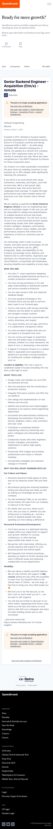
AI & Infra (6, 750)
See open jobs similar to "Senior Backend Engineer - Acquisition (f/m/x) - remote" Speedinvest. (27, 111)
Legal (4, 792)
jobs (4, 66)
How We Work (8, 725)
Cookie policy (32, 685)
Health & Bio (7, 771)
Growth (5, 767)
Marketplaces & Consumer (13, 775)
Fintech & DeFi (8, 763)
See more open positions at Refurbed (27, 661)
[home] (10, 4)
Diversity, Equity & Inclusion (14, 796)
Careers (5, 737)
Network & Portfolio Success (14, 721)
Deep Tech (6, 758)
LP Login (5, 809)
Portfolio (5, 717)
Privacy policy (21, 685)
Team (4, 713)
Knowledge (7, 729)
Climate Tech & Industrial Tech (15, 754)
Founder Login (8, 813)
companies (15, 66)
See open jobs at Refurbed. (21, 106)
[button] (49, 4)
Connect (5, 733)
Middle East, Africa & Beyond (15, 779)
